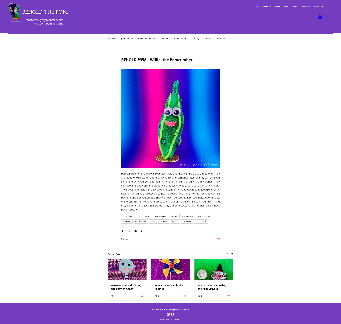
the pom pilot (187, 216)
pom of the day (204, 216)
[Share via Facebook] (122, 230)
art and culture (180, 38)
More (219, 38)
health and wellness (147, 38)
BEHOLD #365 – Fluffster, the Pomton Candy (126, 287)
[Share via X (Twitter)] (129, 230)
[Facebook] (172, 314)
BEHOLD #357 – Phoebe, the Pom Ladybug (212, 287)
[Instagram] (168, 314)
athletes (208, 38)
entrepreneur (140, 221)
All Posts (112, 38)
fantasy (195, 38)
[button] (320, 16)
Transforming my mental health (43, 20)
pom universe (160, 216)
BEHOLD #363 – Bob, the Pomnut (169, 287)
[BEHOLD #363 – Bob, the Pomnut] (170, 269)
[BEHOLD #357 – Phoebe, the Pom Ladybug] (213, 269)
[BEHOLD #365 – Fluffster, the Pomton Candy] (127, 269)
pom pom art (127, 38)
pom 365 (174, 216)
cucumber (187, 221)
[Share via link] (142, 230)
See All (230, 254)
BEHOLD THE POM (45, 12)
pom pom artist (144, 216)
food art (175, 221)
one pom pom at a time (48, 23)
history (165, 38)
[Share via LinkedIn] (135, 230)
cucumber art (201, 221)
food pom (127, 221)
